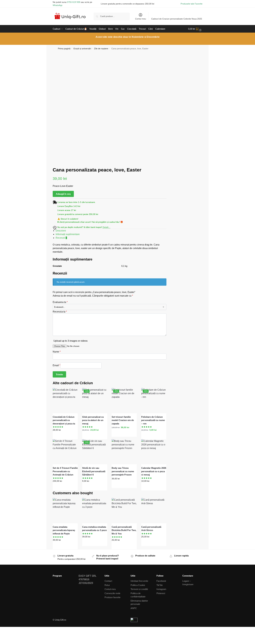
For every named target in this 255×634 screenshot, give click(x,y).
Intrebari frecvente (139, 581)
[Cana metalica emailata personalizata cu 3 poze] (94, 510)
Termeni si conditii (139, 589)
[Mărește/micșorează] (1, 629)
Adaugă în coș (63, 194)
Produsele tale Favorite (191, 4)
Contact (108, 581)
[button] (195, 29)
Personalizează (65, 436)
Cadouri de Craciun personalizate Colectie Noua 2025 (176, 19)
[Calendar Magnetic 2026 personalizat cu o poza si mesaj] (153, 451)
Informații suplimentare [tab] (68, 234)
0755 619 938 (73, 2)
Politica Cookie (138, 585)
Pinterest (160, 593)
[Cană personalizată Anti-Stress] (153, 510)
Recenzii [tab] (61, 238)
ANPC (134, 608)
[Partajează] (6, 629)
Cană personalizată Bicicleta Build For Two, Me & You (124, 530)
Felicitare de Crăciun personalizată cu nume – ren (153, 420)
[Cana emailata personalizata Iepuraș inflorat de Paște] (65, 510)
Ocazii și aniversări (82, 48)
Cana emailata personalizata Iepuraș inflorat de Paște (64, 530)
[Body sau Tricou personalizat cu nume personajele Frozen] (124, 451)
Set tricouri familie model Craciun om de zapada (123, 420)
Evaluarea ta (60, 302)
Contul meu (140, 19)
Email (56, 365)
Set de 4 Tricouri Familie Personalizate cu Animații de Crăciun (65, 471)
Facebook (161, 581)
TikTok (159, 585)
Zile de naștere (101, 48)
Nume (57, 351)
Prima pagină (64, 48)
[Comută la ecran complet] (3, 629)
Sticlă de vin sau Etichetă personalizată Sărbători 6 (93, 471)
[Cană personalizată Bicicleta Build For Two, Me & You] (124, 510)
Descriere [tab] (61, 230)
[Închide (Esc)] (8, 629)
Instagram (161, 589)
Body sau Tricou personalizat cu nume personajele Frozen (123, 471)
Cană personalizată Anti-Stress (151, 529)
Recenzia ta (60, 311)
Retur (107, 585)
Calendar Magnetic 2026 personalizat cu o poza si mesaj (153, 471)
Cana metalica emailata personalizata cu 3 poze (94, 529)
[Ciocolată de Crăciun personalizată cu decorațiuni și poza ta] (65, 400)
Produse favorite (112, 597)
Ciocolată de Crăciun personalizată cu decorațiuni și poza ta (64, 420)
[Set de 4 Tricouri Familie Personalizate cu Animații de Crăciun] (65, 451)
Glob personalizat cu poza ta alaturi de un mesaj (93, 420)
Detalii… (106, 227)
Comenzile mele (112, 593)
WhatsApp (57, 5)
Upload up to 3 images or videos (70, 341)
